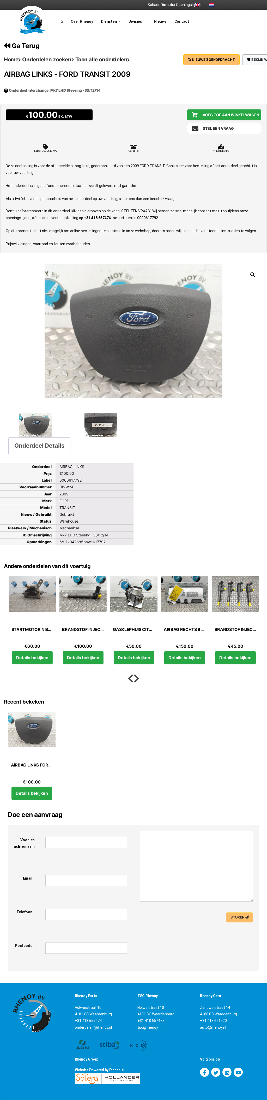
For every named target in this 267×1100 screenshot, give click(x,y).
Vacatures (169, 5)
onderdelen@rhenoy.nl (93, 1027)
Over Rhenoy (82, 21)
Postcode (23, 946)
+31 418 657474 (97, 218)
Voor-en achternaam (24, 843)
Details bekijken (32, 657)
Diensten (109, 21)
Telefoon (24, 912)
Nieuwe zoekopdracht (213, 59)
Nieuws (160, 21)
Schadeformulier (155, 5)
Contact (181, 21)
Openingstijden (183, 5)
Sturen (237, 917)
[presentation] (131, 678)
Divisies (136, 21)
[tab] (39, 445)
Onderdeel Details (39, 445)
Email (27, 878)
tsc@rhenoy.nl (149, 1027)
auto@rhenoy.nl (213, 1027)
